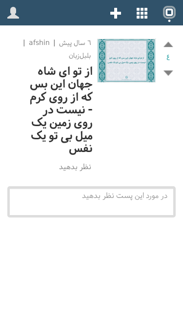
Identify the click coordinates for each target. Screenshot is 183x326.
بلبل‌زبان (80, 55)
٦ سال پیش (74, 42)
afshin (39, 42)
